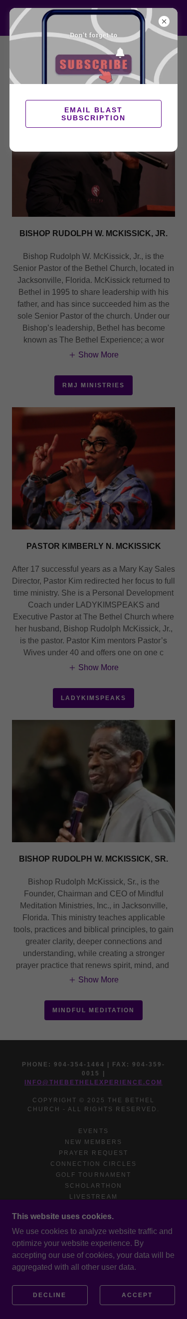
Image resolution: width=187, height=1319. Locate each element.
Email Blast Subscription (93, 114)
